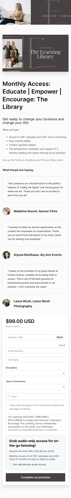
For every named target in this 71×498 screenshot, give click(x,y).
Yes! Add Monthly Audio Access (29, 464)
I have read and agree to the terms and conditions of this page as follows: (36, 407)
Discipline (11, 367)
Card (14, 396)
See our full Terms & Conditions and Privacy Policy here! (32, 160)
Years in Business (16, 381)
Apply (59, 337)
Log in (62, 345)
